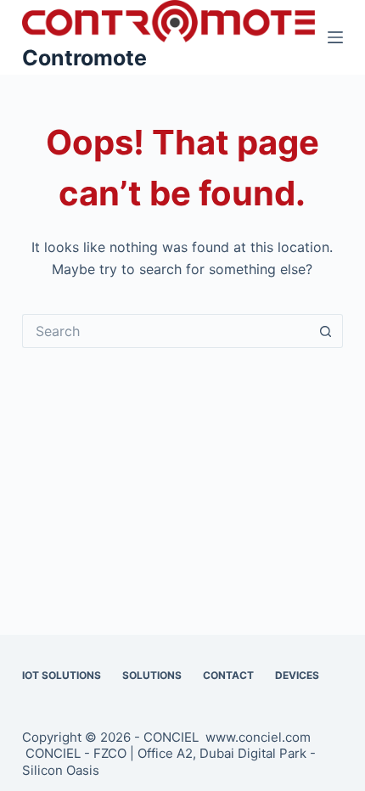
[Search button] (326, 331)
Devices (297, 675)
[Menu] (335, 37)
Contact (228, 675)
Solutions (152, 675)
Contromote (84, 57)
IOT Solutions (61, 675)
